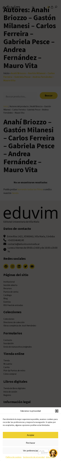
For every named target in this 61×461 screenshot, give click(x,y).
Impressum (50, 457)
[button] (56, 411)
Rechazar (30, 443)
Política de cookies (14, 457)
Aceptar (30, 435)
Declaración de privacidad (34, 457)
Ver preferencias (30, 450)
